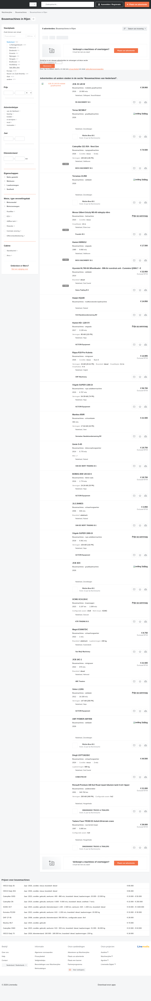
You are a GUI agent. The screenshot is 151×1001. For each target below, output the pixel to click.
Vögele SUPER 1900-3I (82, 533)
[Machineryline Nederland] (14, 4)
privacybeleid (74, 69)
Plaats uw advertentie (126, 51)
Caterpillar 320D (9, 896)
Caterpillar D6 (8, 902)
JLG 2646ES (77, 504)
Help (3, 956)
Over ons (5, 952)
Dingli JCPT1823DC (81, 755)
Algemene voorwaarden (44, 952)
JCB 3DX (76, 563)
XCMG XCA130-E (80, 599)
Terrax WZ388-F (79, 110)
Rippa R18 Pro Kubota (82, 353)
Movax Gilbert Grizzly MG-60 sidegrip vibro (91, 212)
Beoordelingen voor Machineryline (47, 964)
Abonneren (47, 66)
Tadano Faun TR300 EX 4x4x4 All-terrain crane (93, 821)
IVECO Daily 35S (9, 891)
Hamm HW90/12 (79, 242)
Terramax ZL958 (79, 176)
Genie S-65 (77, 444)
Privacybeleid (40, 956)
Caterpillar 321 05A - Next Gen (85, 146)
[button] (140, 102)
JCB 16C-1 (77, 660)
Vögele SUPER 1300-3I (82, 385)
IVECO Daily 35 (9, 886)
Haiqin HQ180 (78, 298)
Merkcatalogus (40, 968)
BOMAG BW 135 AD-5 (82, 474)
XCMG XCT (7, 907)
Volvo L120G (78, 689)
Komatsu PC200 (9, 912)
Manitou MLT (8, 923)
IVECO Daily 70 (9, 933)
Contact (5, 960)
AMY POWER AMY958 (82, 719)
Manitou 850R (78, 415)
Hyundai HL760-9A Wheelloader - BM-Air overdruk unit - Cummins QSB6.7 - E (106, 268)
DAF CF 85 (7, 917)
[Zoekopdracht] (43, 4)
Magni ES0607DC (80, 629)
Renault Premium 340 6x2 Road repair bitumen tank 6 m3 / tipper (101, 785)
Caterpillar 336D (9, 928)
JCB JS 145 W (78, 84)
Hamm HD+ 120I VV (81, 323)
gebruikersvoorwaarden (94, 69)
